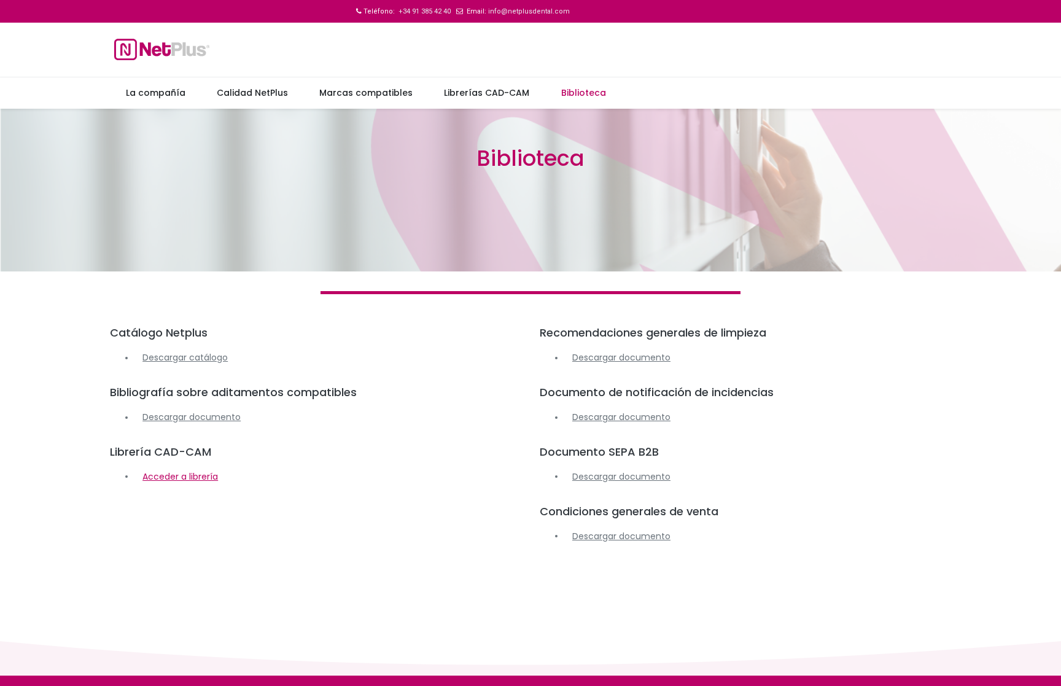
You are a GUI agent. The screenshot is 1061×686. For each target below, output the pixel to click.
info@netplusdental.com (529, 11)
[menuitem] (155, 93)
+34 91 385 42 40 (424, 11)
